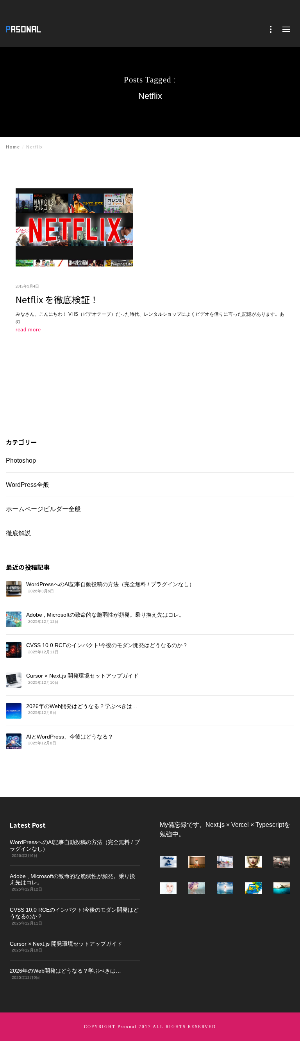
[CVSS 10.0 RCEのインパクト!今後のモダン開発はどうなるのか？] (13, 649)
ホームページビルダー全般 (43, 509)
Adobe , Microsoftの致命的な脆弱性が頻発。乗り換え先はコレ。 (105, 614)
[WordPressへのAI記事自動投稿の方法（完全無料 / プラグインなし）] (13, 589)
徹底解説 (18, 533)
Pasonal (127, 1026)
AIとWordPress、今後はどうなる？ (69, 736)
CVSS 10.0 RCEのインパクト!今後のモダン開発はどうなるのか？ (107, 645)
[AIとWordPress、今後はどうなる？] (13, 741)
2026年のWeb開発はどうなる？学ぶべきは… (82, 706)
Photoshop (21, 460)
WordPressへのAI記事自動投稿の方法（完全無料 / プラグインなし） (110, 584)
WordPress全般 (27, 484)
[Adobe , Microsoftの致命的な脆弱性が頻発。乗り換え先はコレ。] (13, 619)
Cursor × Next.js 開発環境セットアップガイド (82, 675)
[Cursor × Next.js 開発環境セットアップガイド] (13, 680)
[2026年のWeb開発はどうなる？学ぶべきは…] (13, 710)
